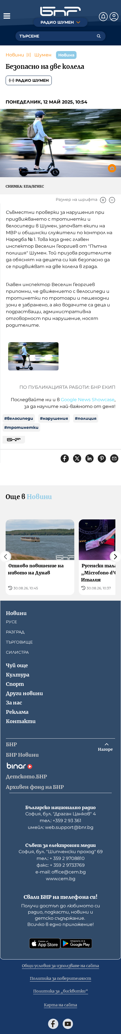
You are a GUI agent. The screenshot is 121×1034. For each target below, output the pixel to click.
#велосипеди (18, 418)
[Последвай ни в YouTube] (67, 1023)
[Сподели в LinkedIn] (89, 458)
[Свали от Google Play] (76, 943)
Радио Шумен (32, 80)
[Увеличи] (103, 200)
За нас (14, 702)
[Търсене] (98, 36)
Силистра (17, 652)
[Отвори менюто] (7, 16)
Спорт (15, 684)
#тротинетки (21, 427)
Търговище (19, 642)
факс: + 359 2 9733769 (61, 865)
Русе (11, 621)
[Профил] (114, 16)
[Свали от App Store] (44, 943)
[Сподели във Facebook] (64, 458)
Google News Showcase (88, 399)
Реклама (17, 712)
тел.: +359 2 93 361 (60, 820)
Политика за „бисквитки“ (60, 991)
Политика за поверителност (60, 978)
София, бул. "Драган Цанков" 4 (60, 813)
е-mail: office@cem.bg (60, 872)
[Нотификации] (103, 16)
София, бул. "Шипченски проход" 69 (61, 851)
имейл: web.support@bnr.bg (60, 827)
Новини (15, 55)
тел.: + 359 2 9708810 (61, 858)
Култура (17, 674)
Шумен (42, 55)
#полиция (86, 418)
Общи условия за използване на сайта (60, 965)
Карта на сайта (60, 1004)
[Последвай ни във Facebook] (53, 1023)
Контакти (21, 721)
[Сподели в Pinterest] (101, 458)
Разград (15, 632)
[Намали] (112, 200)
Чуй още (17, 665)
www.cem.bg (60, 878)
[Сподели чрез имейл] (114, 458)
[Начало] (60, 11)
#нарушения (54, 418)
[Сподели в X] (77, 458)
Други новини (24, 693)
